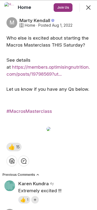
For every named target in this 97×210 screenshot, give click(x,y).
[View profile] (9, 7)
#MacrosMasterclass (29, 111)
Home (30, 25)
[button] (14, 147)
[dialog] (48, 105)
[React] (12, 161)
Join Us (63, 7)
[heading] (25, 7)
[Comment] (23, 161)
